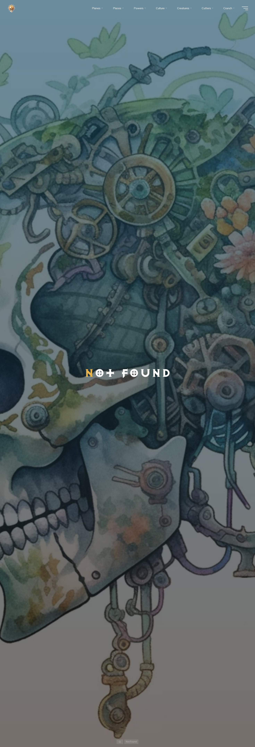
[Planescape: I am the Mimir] (11, 8)
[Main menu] (245, 8)
